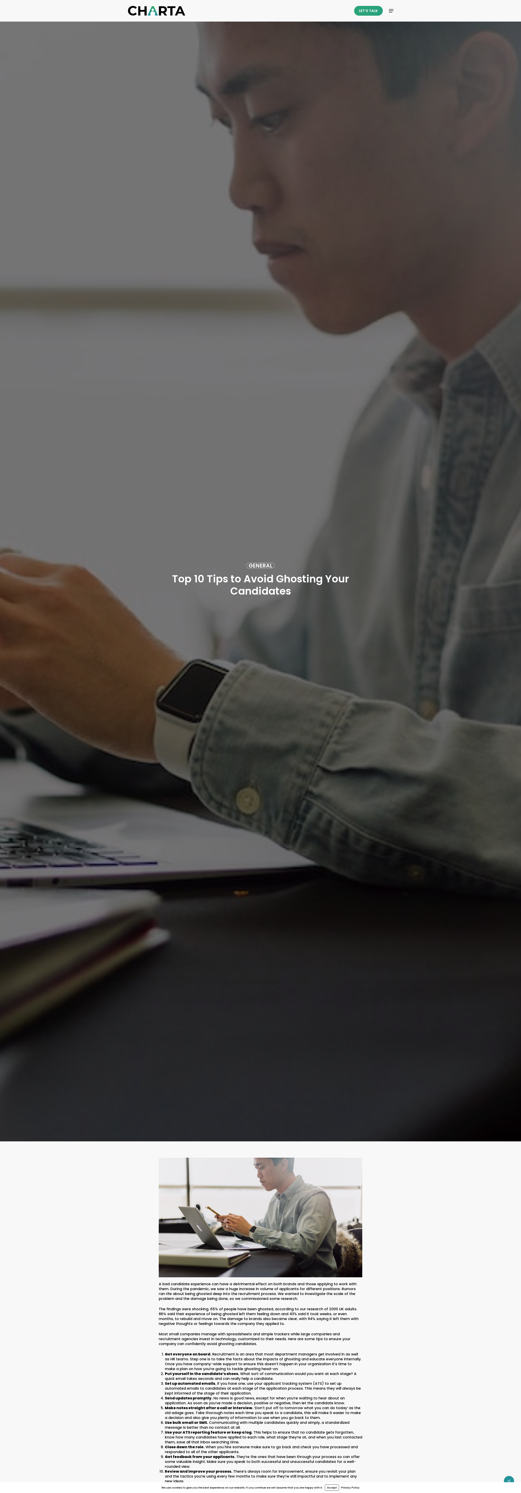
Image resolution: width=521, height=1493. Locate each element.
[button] (391, 11)
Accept (332, 1488)
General (260, 566)
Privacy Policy (350, 1488)
